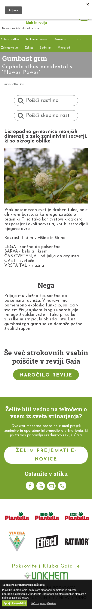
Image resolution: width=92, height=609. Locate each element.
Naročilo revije (46, 375)
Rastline (7, 84)
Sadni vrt (46, 47)
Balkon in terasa (36, 39)
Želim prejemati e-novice (46, 455)
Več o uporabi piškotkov (43, 603)
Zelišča (29, 47)
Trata (78, 39)
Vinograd (64, 47)
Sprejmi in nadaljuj (14, 603)
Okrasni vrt (60, 39)
